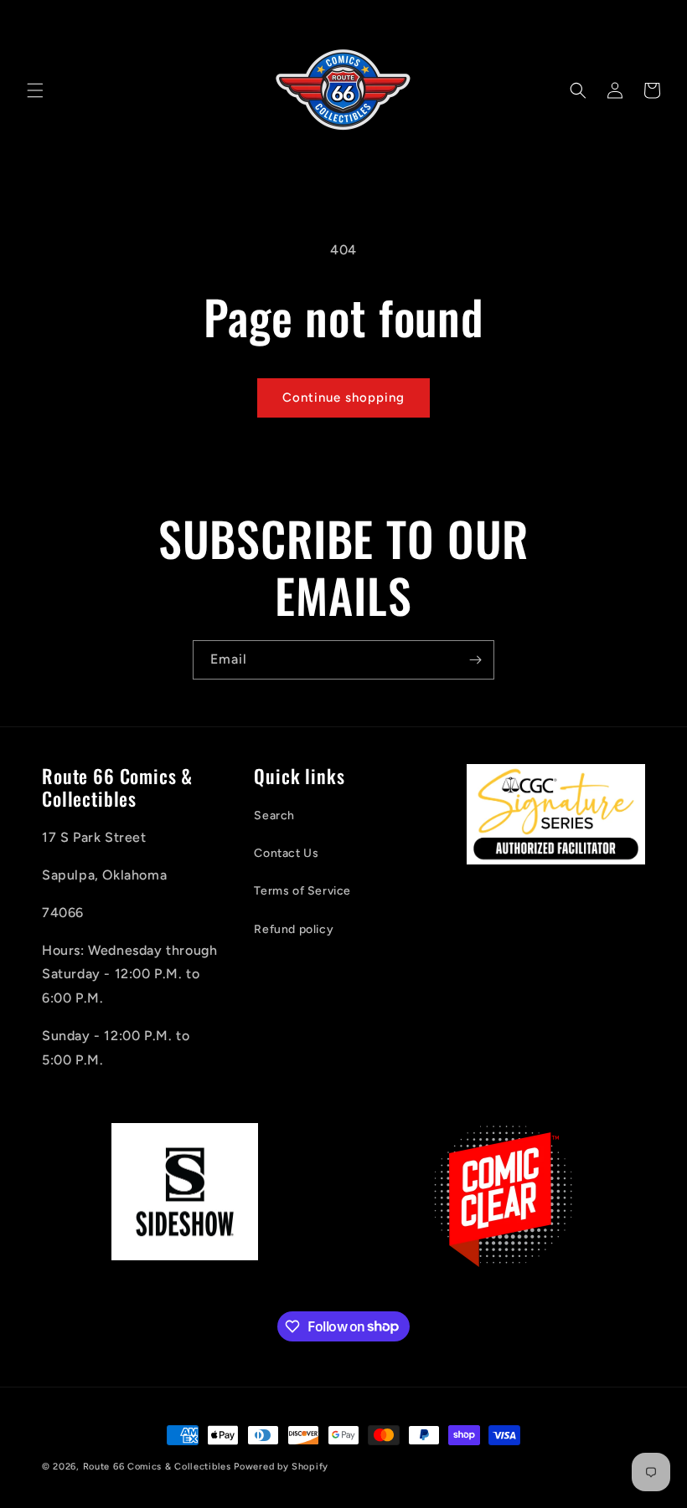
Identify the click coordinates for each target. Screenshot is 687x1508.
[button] (35, 90)
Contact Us (286, 853)
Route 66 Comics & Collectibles (157, 1466)
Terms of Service (302, 891)
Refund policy (293, 929)
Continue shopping (343, 397)
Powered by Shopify (281, 1466)
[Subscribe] (475, 660)
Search (274, 815)
